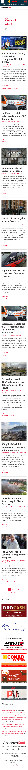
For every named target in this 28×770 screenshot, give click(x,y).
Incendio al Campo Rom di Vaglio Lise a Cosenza (12, 501)
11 (19, 589)
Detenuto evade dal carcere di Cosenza (11, 169)
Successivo (14, 592)
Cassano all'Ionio (5, 560)
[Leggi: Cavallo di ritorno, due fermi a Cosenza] (14, 207)
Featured (12, 65)
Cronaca (3, 121)
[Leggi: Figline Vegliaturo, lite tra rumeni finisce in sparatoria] (14, 259)
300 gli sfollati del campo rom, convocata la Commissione (13, 447)
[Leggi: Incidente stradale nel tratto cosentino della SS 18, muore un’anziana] (14, 313)
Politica (8, 390)
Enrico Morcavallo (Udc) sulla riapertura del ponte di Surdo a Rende (12, 383)
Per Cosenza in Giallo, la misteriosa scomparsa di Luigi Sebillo (13, 58)
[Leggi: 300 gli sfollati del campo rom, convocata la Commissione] (14, 431)
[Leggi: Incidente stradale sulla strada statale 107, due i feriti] (14, 102)
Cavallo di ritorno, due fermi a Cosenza (13, 220)
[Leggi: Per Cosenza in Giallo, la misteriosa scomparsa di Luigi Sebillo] (14, 43)
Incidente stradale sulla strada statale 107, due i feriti (13, 116)
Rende (12, 390)
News (16, 65)
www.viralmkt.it (14, 765)
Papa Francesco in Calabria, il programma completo (13, 554)
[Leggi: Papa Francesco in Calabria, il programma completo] (14, 541)
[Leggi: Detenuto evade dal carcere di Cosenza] (14, 156)
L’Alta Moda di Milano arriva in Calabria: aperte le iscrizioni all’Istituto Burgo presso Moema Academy (13, 719)
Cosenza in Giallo (5, 65)
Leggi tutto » (4, 85)
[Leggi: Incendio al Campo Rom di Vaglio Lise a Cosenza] (14, 487)
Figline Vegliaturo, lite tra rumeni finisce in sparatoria (13, 273)
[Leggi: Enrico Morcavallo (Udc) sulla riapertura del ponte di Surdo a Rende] (14, 368)
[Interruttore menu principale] (25, 7)
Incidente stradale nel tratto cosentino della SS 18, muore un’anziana (13, 328)
